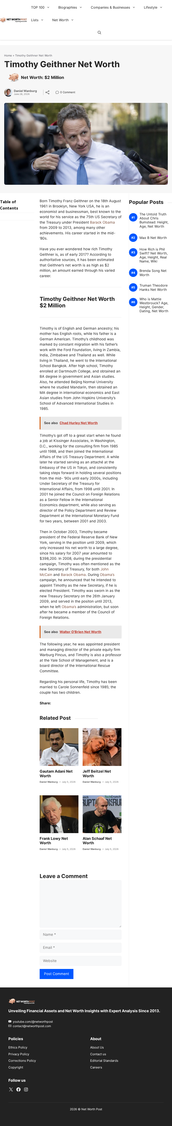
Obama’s (107, 575)
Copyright (15, 1067)
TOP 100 (37, 7)
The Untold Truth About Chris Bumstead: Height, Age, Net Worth (153, 220)
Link (58, 93)
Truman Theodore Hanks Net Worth (153, 287)
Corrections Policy (22, 1061)
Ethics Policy (17, 1047)
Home (8, 55)
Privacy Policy (18, 1054)
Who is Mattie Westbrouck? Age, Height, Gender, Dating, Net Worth (153, 305)
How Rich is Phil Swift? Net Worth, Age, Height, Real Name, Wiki (153, 255)
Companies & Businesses (110, 7)
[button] (99, 32)
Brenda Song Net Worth (153, 273)
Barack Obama (102, 222)
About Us (97, 1047)
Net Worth (60, 20)
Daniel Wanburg (25, 91)
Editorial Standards (104, 1061)
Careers (96, 1067)
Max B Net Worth (153, 238)
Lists (34, 20)
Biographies (67, 7)
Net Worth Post (91, 1109)
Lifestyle (150, 7)
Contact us (98, 1054)
